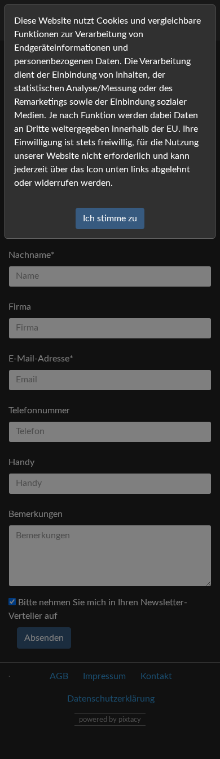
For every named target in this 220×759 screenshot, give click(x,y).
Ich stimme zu (110, 218)
